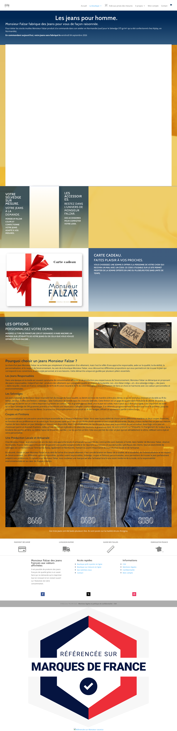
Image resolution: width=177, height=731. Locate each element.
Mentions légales (129, 567)
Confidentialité (128, 570)
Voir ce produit (24, 104)
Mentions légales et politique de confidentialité (95, 604)
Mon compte (153, 6)
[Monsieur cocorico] (88, 729)
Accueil (84, 6)
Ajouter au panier (102, 229)
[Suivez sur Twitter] (88, 594)
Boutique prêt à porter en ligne (89, 564)
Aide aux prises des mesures (121, 6)
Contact (164, 6)
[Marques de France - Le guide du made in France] (88, 726)
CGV (124, 564)
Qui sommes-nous (84, 570)
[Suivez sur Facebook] (43, 594)
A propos (139, 6)
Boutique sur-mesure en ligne (89, 567)
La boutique (94, 6)
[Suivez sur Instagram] (134, 594)
